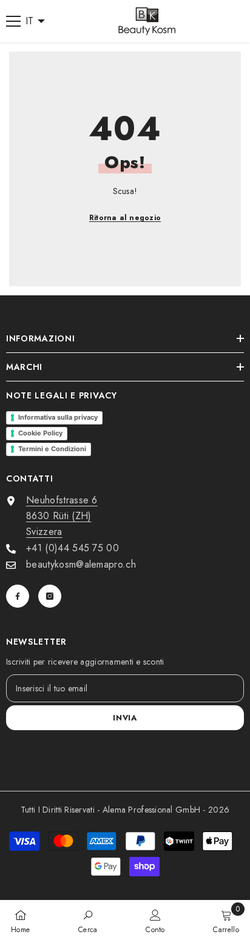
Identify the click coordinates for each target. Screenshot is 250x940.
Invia (125, 717)
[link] (88, 920)
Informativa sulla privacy (58, 417)
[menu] (13, 21)
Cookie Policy (40, 433)
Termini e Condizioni (52, 449)
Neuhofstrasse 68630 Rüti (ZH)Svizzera (62, 516)
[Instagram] (49, 596)
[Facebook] (17, 596)
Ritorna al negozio (125, 217)
